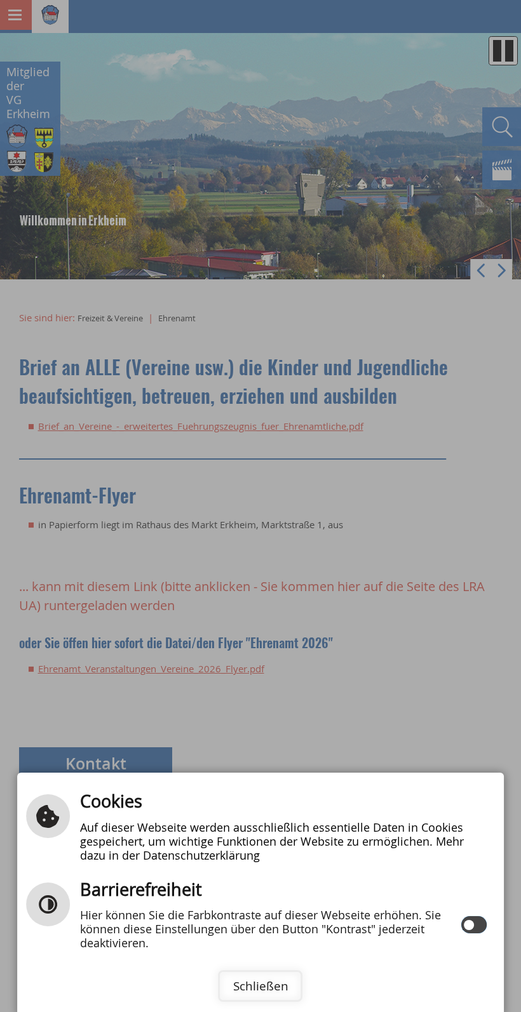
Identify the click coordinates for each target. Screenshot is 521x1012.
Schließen (260, 986)
